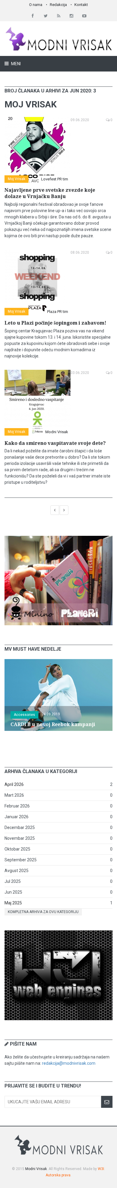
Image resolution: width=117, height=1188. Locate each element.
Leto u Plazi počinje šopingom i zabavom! (55, 323)
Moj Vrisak (16, 179)
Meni (15, 63)
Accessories (24, 715)
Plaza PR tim (57, 311)
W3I (101, 1169)
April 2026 (14, 784)
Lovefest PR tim (54, 179)
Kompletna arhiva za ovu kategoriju (43, 912)
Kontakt (81, 4)
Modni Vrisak (56, 432)
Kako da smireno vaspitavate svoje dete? (55, 443)
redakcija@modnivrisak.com (68, 1063)
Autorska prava (58, 1175)
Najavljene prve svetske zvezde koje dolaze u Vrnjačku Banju (49, 193)
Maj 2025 (13, 902)
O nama (35, 4)
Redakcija (58, 4)
